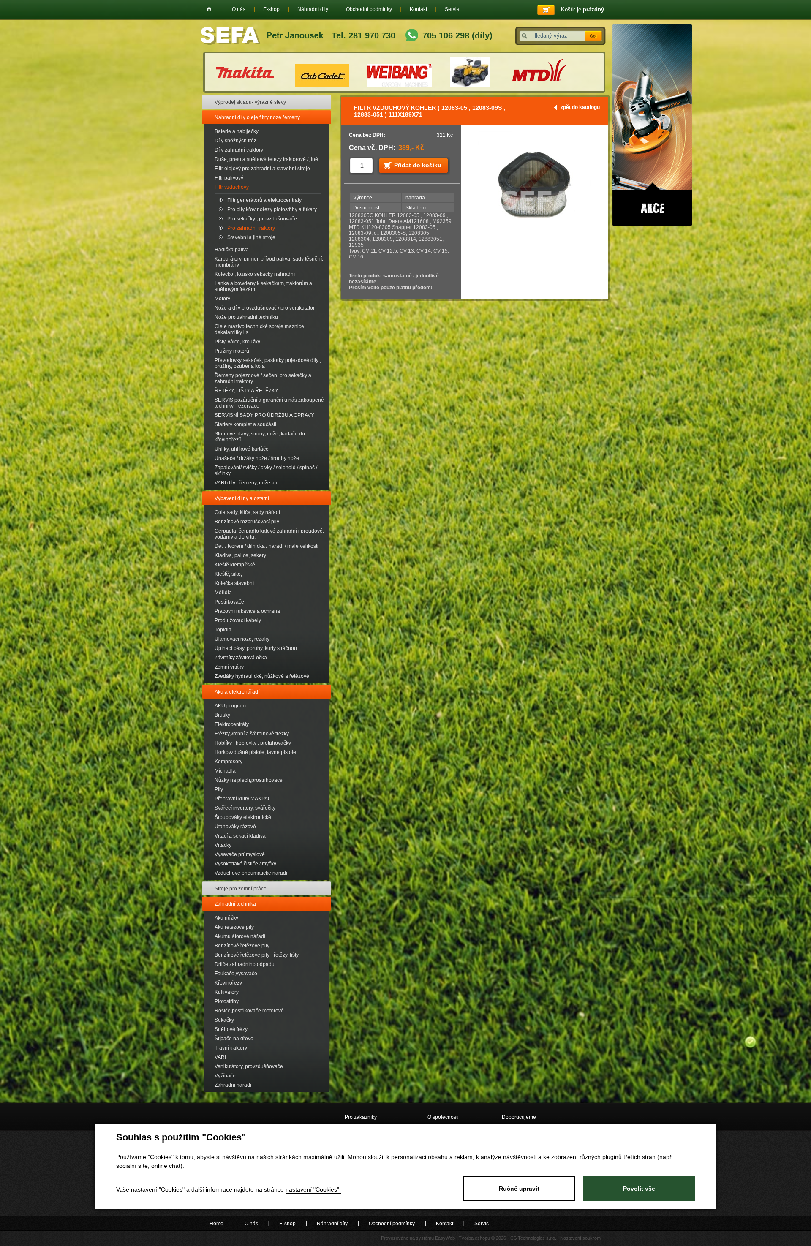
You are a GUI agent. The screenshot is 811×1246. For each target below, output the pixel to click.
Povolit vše (639, 1188)
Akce (652, 125)
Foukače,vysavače (236, 974)
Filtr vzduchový (232, 187)
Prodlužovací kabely (238, 620)
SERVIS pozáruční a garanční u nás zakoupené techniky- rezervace (269, 403)
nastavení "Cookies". (313, 1189)
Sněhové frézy (231, 1029)
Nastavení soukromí (581, 1238)
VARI (220, 1057)
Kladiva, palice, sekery (240, 555)
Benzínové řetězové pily (242, 946)
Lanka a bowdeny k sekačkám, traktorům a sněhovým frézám (263, 286)
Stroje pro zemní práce (241, 889)
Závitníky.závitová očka (241, 658)
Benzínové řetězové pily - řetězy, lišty (257, 955)
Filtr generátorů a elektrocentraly (264, 200)
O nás (238, 9)
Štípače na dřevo (234, 1039)
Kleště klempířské (235, 565)
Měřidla (223, 593)
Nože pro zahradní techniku (246, 317)
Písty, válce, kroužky (237, 342)
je (582, 9)
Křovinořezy (228, 983)
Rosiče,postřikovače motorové (249, 1011)
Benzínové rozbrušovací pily (247, 522)
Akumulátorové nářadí (240, 936)
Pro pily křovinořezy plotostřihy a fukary (272, 209)
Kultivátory (227, 992)
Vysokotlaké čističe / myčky (245, 864)
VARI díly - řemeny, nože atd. (247, 483)
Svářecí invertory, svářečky (245, 808)
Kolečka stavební (234, 583)
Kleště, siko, (228, 574)
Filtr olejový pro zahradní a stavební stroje (262, 168)
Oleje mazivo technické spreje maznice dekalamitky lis (259, 329)
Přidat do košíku (417, 165)
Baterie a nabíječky (237, 131)
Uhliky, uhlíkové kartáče (242, 449)
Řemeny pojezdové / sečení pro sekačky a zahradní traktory (263, 378)
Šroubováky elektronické (243, 817)
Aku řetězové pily (234, 927)
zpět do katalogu (580, 107)
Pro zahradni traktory (251, 228)
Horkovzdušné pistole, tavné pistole (255, 752)
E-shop (271, 9)
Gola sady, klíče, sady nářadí (247, 512)
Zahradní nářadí (233, 1085)
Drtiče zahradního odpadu (245, 964)
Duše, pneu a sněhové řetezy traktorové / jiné (266, 159)
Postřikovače (229, 602)
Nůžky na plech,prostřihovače (249, 780)
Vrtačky (223, 845)
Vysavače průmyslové (240, 854)
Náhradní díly (312, 9)
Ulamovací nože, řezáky (242, 639)
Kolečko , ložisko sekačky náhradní (255, 274)
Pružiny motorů (232, 351)
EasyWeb (445, 1238)
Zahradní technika (235, 904)
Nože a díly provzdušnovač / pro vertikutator (265, 308)
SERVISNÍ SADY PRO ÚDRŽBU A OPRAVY (264, 415)
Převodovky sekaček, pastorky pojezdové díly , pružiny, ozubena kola (268, 363)
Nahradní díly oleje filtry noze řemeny (257, 117)
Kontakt (418, 9)
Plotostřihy (227, 1001)
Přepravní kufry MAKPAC (243, 799)
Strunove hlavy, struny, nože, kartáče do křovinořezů (260, 437)
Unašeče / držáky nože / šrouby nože (257, 458)
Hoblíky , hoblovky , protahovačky (253, 743)
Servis (452, 9)
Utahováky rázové (235, 827)
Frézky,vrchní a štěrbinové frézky (252, 734)
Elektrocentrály (232, 724)
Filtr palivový (229, 178)
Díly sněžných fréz (235, 141)
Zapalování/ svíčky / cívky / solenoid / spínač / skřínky (266, 470)
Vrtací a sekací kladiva (240, 836)
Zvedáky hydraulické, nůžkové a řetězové (262, 676)
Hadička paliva (232, 250)
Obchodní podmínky (369, 9)
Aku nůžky (226, 918)
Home (209, 9)
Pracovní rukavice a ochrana (247, 611)
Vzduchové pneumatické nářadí (251, 873)
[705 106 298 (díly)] (412, 36)
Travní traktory (231, 1048)
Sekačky (224, 1020)
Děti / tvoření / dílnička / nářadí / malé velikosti (266, 546)
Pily (219, 789)
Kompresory (228, 761)
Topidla (223, 630)
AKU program (230, 706)
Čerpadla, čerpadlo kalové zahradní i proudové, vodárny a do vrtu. (269, 534)
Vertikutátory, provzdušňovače (249, 1066)
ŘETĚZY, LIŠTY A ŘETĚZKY (246, 391)
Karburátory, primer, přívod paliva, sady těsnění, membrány (269, 262)
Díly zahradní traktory (239, 150)
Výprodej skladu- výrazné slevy (250, 102)
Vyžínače (225, 1076)
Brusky (222, 715)
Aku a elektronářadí (237, 692)
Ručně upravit (519, 1188)
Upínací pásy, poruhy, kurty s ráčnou (256, 648)
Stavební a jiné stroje (251, 237)
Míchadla (225, 771)
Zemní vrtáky (229, 667)
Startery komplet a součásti (245, 424)
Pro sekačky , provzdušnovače (262, 219)
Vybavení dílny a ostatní (242, 498)
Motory (222, 299)
